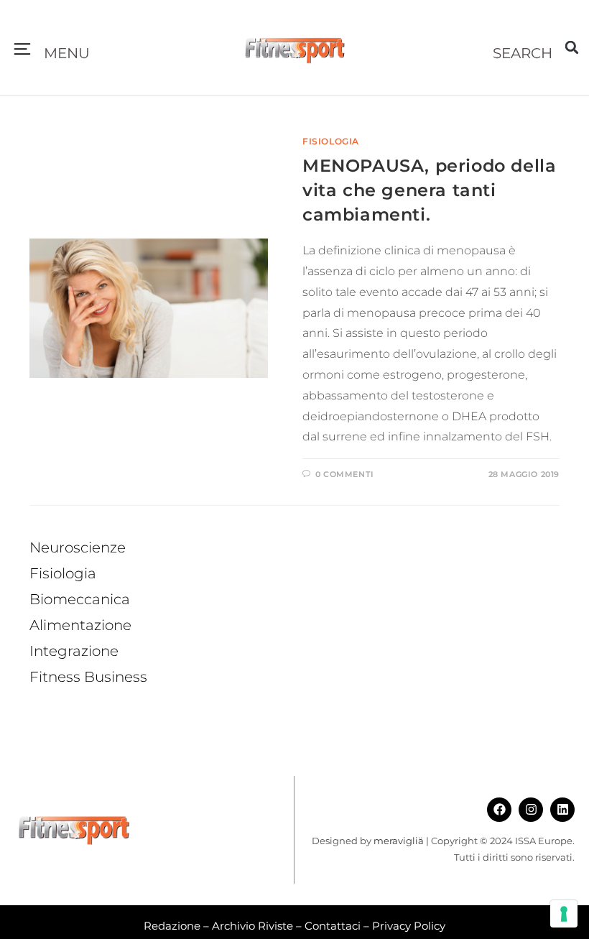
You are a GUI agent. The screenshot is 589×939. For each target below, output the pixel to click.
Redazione (172, 926)
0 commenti (344, 474)
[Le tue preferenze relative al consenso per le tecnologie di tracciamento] (564, 914)
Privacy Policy (408, 926)
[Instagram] (531, 809)
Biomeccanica (79, 599)
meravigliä (399, 840)
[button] (22, 50)
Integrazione (74, 651)
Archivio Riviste (252, 926)
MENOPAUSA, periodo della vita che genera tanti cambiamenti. (429, 189)
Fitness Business (88, 676)
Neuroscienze (77, 547)
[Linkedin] (562, 809)
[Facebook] (499, 809)
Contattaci (333, 926)
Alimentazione (80, 625)
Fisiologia (330, 141)
